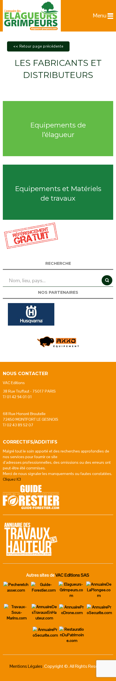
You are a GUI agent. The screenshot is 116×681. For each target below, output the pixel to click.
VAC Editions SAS (72, 575)
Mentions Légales (26, 666)
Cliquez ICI (12, 479)
